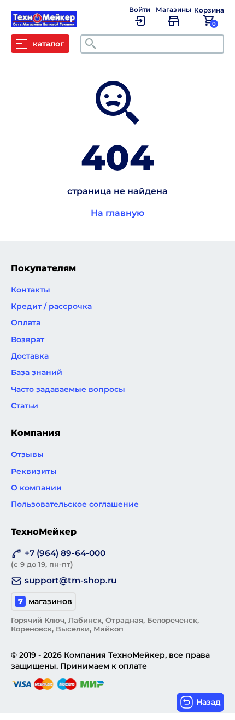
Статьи (24, 406)
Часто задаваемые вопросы (68, 389)
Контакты (30, 290)
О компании (36, 488)
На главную (117, 213)
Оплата (25, 322)
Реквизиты (34, 471)
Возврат (27, 339)
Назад (208, 702)
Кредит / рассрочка (51, 306)
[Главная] (49, 22)
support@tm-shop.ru (70, 580)
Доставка (30, 356)
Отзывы (27, 454)
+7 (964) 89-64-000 (58, 558)
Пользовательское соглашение (75, 504)
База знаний (36, 372)
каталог (48, 44)
